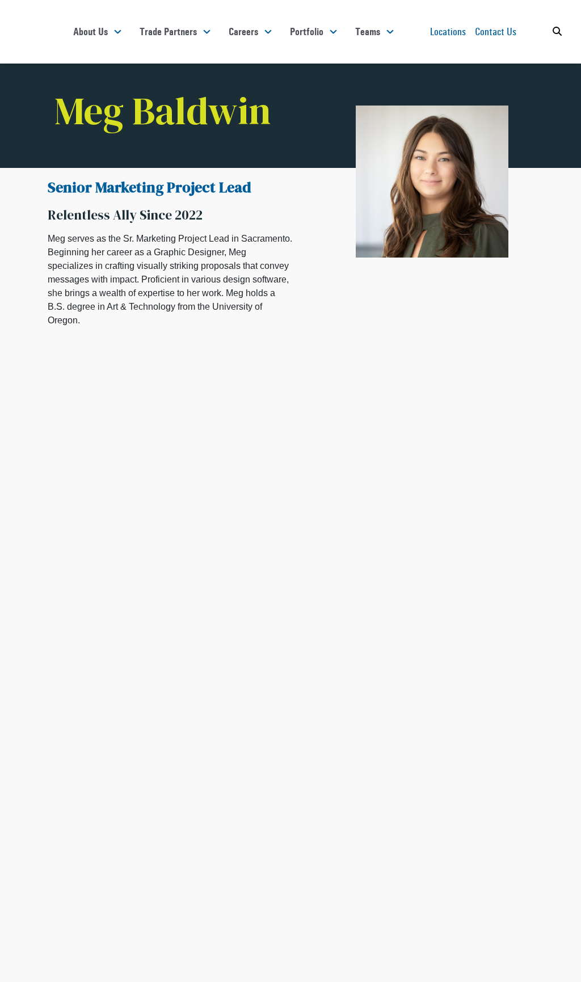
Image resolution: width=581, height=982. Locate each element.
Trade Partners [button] (168, 32)
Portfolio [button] (306, 32)
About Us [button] (90, 32)
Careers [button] (243, 32)
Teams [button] (367, 32)
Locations (448, 31)
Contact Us (495, 31)
